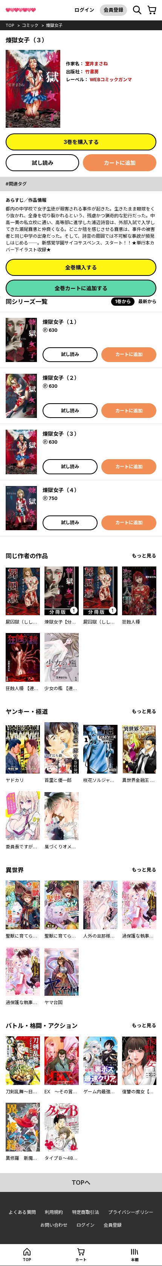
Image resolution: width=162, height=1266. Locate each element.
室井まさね (96, 64)
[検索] (137, 10)
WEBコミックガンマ (111, 79)
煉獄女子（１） (61, 322)
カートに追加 (120, 162)
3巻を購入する (81, 142)
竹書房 (92, 71)
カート (81, 1259)
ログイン (84, 10)
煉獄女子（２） (61, 378)
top (10, 25)
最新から (147, 301)
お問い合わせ (53, 1225)
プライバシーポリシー (130, 1212)
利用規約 (54, 1212)
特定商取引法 (85, 1212)
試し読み (42, 162)
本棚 (135, 1259)
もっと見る (144, 556)
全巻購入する (81, 267)
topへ (81, 1182)
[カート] (151, 10)
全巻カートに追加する (81, 288)
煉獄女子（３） (61, 433)
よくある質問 (22, 1212)
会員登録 (113, 10)
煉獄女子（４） (61, 490)
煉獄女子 (54, 25)
